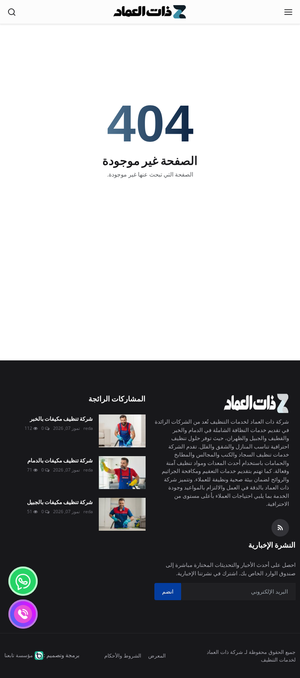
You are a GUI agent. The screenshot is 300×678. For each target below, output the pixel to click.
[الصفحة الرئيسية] (150, 12)
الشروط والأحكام (122, 655)
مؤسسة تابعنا (18, 655)
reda (88, 428)
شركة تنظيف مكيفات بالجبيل (60, 501)
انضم (167, 591)
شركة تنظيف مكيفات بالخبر (61, 418)
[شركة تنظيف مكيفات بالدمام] (122, 472)
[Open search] (11, 12)
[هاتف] (23, 614)
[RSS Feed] (280, 528)
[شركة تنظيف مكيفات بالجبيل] (122, 514)
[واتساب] (23, 581)
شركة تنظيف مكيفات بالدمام (60, 460)
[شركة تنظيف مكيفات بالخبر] (122, 430)
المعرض (157, 655)
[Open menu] (288, 12)
